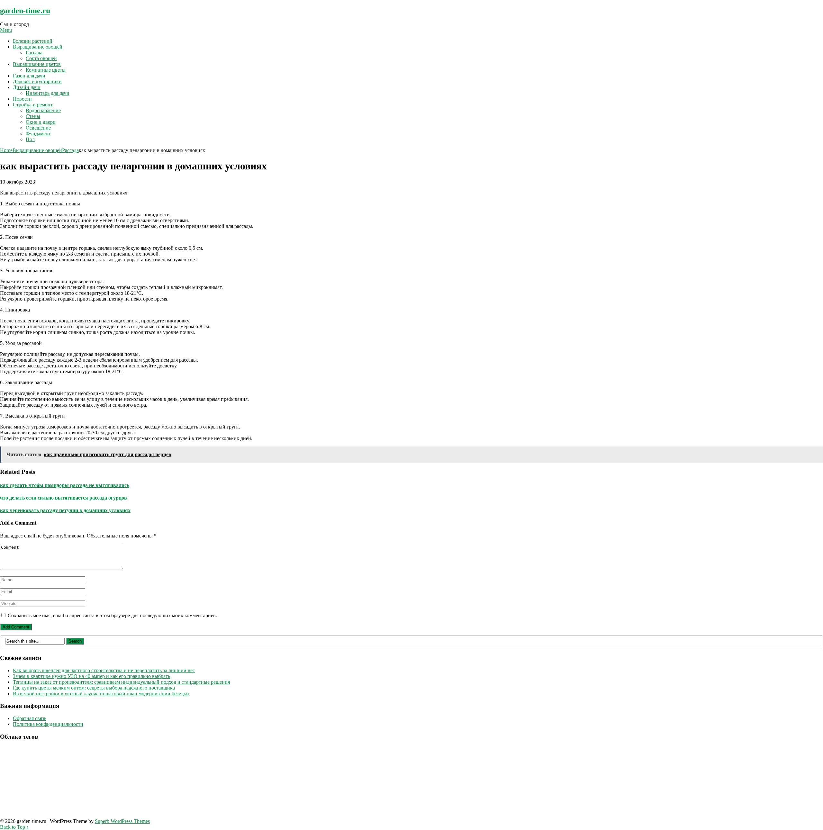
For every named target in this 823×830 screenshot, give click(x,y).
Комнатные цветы (46, 70)
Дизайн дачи (27, 87)
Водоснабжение (43, 110)
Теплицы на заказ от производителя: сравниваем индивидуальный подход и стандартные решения (121, 682)
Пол (30, 139)
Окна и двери (41, 122)
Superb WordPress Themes (122, 821)
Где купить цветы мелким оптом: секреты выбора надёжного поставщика (94, 687)
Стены (33, 116)
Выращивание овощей (37, 47)
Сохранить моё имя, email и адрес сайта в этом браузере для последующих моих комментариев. (112, 615)
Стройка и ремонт (33, 104)
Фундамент (38, 133)
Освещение (38, 128)
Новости (22, 99)
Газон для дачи (29, 75)
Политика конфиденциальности (48, 724)
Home (6, 150)
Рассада (34, 52)
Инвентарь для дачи (47, 93)
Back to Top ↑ (14, 827)
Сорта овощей (41, 58)
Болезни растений (32, 41)
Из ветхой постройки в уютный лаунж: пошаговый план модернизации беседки (101, 693)
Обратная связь (29, 718)
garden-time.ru (25, 10)
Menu (6, 30)
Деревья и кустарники (37, 81)
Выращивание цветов (37, 64)
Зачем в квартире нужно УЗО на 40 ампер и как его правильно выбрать (91, 676)
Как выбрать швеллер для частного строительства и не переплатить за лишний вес (104, 670)
